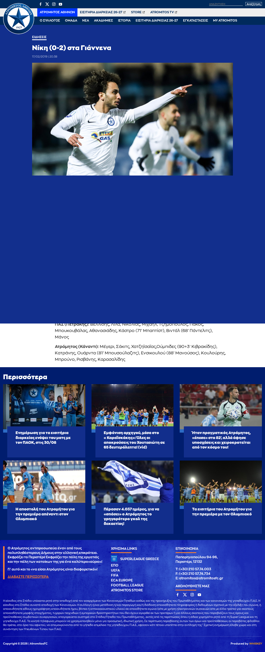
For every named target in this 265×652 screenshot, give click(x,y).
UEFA (115, 570)
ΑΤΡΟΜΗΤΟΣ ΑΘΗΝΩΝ (57, 12)
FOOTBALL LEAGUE (127, 585)
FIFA (114, 575)
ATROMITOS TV (162, 12)
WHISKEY (255, 643)
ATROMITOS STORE (127, 590)
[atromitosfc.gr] (18, 33)
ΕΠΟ (114, 565)
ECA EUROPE (122, 580)
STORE (136, 12)
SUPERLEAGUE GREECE (139, 559)
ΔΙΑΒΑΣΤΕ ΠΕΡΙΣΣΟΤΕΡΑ (28, 577)
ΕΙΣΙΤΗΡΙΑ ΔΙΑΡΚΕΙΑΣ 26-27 (101, 12)
